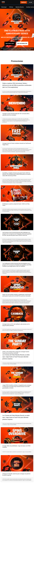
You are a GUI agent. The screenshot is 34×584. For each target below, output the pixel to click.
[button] (15, 53)
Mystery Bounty (20, 7)
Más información (22, 43)
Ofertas (11, 7)
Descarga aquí (10, 43)
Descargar (4, 7)
